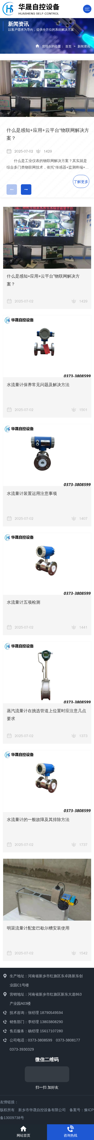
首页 (68, 46)
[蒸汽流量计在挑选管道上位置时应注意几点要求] (47, 672)
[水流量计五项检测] (47, 564)
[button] (26, 189)
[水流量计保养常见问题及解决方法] (47, 346)
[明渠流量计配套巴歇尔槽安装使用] (47, 890)
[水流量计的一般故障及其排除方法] (47, 781)
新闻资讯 (84, 46)
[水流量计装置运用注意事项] (47, 455)
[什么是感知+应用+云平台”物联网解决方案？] (47, 238)
